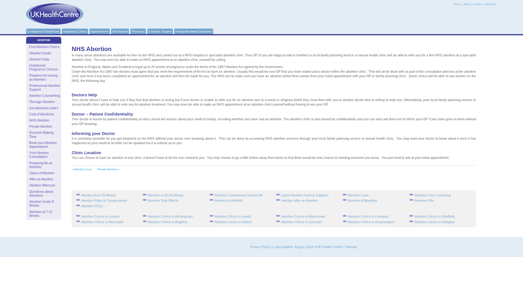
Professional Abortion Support (44, 87)
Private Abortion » (108, 169)
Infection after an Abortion (299, 200)
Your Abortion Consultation (39, 154)
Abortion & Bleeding (362, 200)
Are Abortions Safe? (43, 108)
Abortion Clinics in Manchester (303, 216)
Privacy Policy (260, 247)
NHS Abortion (39, 120)
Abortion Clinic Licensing (432, 195)
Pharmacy (138, 31)
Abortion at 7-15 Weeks (40, 213)
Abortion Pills (424, 200)
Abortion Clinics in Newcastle (102, 222)
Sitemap (351, 247)
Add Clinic (490, 4)
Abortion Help (39, 59)
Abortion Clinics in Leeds (233, 216)
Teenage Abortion (42, 102)
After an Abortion (41, 179)
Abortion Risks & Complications (104, 200)
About (467, 4)
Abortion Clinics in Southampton (371, 222)
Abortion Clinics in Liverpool (368, 216)
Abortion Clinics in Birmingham (170, 216)
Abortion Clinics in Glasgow (434, 222)
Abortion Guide (40, 53)
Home (457, 4)
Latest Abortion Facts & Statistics (305, 195)
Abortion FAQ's (92, 206)
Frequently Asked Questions (193, 31)
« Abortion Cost (82, 169)
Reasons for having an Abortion (43, 77)
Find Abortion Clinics (44, 47)
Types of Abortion (41, 173)
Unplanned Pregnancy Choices (43, 67)
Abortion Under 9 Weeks (41, 203)
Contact (477, 4)
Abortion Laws (358, 195)
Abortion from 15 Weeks (98, 195)
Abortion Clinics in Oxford (233, 222)
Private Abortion (40, 126)
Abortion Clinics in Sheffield (434, 216)
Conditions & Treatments (43, 31)
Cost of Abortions (41, 114)
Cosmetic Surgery (160, 31)
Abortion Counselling (44, 95)
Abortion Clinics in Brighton (167, 222)
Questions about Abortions (41, 193)
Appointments (99, 31)
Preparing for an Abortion (41, 165)
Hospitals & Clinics (75, 31)
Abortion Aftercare (42, 185)
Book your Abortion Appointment (43, 144)
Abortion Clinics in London (100, 216)
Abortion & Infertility (229, 200)
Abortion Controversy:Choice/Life (239, 195)
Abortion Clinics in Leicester (301, 222)
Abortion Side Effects (163, 200)
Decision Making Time (41, 134)
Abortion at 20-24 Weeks (165, 195)
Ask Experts (120, 31)
